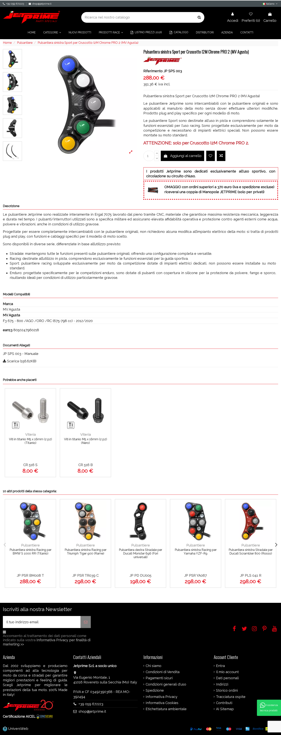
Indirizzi (222, 684)
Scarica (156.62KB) (21, 361)
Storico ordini (227, 690)
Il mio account (227, 672)
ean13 (7, 330)
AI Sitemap (225, 709)
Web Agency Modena (46, 729)
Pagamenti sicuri (159, 678)
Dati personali (227, 678)
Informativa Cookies (162, 703)
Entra (220, 666)
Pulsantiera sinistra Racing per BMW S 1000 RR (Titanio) (30, 551)
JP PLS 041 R (250, 575)
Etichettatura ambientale (166, 709)
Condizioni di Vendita (162, 672)
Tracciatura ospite (230, 697)
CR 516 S (30, 465)
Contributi (224, 703)
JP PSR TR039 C (85, 575)
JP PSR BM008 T (30, 575)
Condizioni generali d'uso (166, 684)
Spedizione (155, 690)
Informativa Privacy (161, 697)
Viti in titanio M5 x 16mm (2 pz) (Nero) (85, 441)
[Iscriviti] (85, 622)
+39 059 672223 (15, 3)
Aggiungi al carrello (185, 156)
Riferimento (153, 71)
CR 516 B (85, 465)
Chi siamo (153, 666)
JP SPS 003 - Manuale (20, 354)
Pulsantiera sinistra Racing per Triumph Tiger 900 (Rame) (85, 551)
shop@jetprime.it (41, 3)
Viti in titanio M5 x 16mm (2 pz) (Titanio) (30, 441)
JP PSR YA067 (195, 575)
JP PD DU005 (140, 575)
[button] (52, 32)
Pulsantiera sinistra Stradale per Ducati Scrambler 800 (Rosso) (251, 551)
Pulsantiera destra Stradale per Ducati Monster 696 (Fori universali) (140, 553)
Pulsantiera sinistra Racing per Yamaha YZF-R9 (196, 551)
